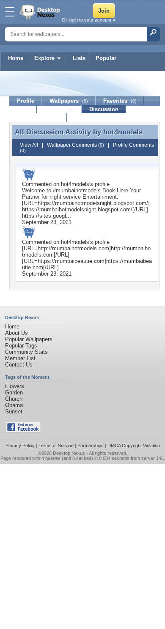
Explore (44, 58)
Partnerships (90, 445)
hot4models (123, 132)
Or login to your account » (88, 19)
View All (29, 145)
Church (13, 399)
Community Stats (26, 352)
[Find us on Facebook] (23, 430)
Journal (59, 109)
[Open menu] (10, 12)
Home (15, 58)
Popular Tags (21, 345)
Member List (20, 358)
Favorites (120, 101)
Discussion (103, 109)
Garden (14, 392)
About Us (16, 333)
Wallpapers (69, 101)
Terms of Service (56, 445)
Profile (25, 101)
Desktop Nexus (69, 453)
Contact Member (38, 118)
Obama (14, 405)
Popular (106, 58)
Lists (79, 58)
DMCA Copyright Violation (133, 445)
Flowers (14, 386)
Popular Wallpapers (28, 339)
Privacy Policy (20, 445)
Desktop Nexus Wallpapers (40, 12)
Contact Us (19, 364)
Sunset (13, 411)
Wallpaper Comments (75, 145)
